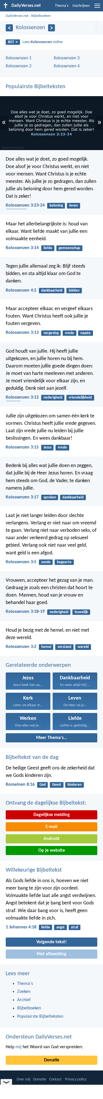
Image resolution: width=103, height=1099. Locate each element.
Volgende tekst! (51, 942)
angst (60, 927)
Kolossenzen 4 (67, 66)
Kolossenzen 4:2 (21, 290)
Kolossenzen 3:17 (22, 497)
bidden (74, 290)
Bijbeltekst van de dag (32, 757)
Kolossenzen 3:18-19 (25, 611)
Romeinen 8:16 (20, 784)
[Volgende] (51, 27)
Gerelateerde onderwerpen (38, 665)
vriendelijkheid (80, 397)
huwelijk (81, 612)
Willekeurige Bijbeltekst (34, 870)
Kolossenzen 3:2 (21, 647)
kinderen (75, 785)
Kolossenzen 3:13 (22, 332)
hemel (46, 647)
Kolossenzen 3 (67, 58)
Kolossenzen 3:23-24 (25, 205)
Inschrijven (81, 6)
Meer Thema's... (51, 738)
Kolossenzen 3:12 (22, 397)
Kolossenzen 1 (18, 58)
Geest (56, 785)
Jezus (47, 447)
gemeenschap (69, 248)
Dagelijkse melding (51, 815)
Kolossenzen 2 (18, 66)
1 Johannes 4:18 (21, 927)
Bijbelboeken (41, 16)
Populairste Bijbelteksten (36, 87)
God (42, 785)
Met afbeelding (51, 954)
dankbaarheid (51, 290)
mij (18, 1047)
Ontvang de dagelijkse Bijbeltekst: (46, 803)
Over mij (23, 1079)
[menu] (97, 8)
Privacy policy (75, 1079)
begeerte (64, 562)
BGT (11, 42)
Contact (55, 1079)
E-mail (51, 827)
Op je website (51, 850)
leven (73, 205)
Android (51, 839)
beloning (56, 205)
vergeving (51, 333)
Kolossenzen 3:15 (22, 447)
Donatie (51, 1060)
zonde (46, 562)
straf (74, 927)
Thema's (61, 6)
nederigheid (52, 397)
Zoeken (23, 991)
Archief (24, 1000)
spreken (49, 497)
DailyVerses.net (17, 16)
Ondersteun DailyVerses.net (39, 1037)
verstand (64, 647)
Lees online (43, 42)
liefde (47, 248)
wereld (83, 647)
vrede (69, 333)
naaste (85, 333)
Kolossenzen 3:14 (22, 248)
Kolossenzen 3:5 (21, 562)
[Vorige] (9, 27)
